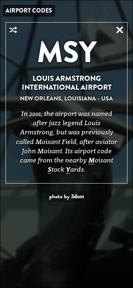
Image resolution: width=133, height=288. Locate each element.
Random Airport (13, 30)
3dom (77, 196)
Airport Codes (29, 10)
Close (119, 30)
